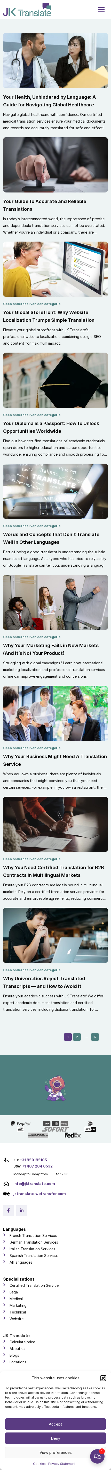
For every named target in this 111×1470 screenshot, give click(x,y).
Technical (18, 1312)
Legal (14, 1292)
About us (17, 1348)
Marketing (18, 1305)
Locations (18, 1362)
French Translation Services (33, 1235)
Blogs (14, 1355)
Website (16, 1319)
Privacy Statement (61, 1464)
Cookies (39, 1464)
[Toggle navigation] (101, 9)
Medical (16, 1299)
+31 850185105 (33, 1160)
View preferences (55, 1452)
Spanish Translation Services (34, 1255)
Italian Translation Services (32, 1249)
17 (95, 1037)
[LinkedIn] (21, 1210)
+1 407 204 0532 (37, 1166)
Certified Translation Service (34, 1285)
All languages (21, 1262)
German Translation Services (34, 1242)
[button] (103, 1378)
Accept (55, 1424)
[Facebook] (8, 1210)
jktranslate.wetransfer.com (39, 1193)
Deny (55, 1438)
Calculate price (22, 1342)
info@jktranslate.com (34, 1183)
